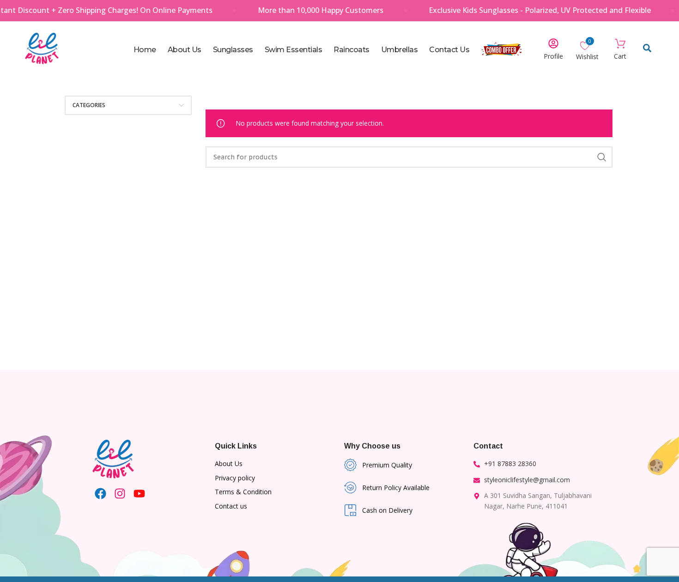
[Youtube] (139, 493)
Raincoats (351, 49)
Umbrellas (399, 49)
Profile (553, 56)
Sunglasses (233, 49)
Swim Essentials (293, 49)
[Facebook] (100, 493)
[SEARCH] (601, 157)
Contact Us (449, 49)
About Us (184, 49)
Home (144, 49)
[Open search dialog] (647, 50)
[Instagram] (120, 493)
